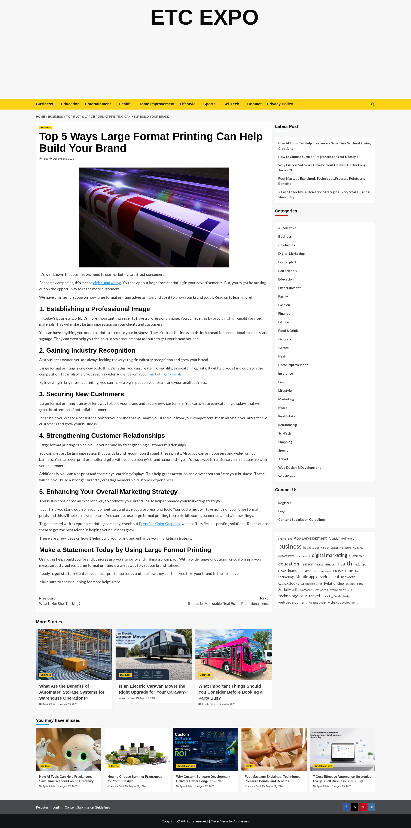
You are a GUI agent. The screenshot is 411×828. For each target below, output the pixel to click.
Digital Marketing (291, 253)
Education (70, 104)
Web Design (342, 596)
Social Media (288, 589)
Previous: (59, 601)
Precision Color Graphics (159, 523)
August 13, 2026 (68, 704)
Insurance (285, 373)
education (288, 564)
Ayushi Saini (49, 704)
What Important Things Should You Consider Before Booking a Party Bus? (230, 692)
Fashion (284, 305)
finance (319, 564)
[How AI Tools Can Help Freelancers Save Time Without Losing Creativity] (68, 749)
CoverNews (219, 821)
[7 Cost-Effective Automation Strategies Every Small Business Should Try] (342, 749)
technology (288, 596)
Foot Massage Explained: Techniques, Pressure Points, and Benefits (322, 181)
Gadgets (284, 339)
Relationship (287, 425)
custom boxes (286, 556)
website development (343, 602)
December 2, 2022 (63, 158)
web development (292, 602)
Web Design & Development (299, 467)
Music (282, 408)
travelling (327, 596)
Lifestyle (187, 104)
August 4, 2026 (227, 704)
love (357, 571)
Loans (349, 571)
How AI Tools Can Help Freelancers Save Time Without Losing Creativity (324, 145)
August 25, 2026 (342, 786)
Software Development (330, 589)
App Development (310, 537)
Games (283, 348)
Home (282, 571)
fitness (330, 564)
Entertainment (98, 104)
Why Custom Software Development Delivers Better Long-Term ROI (322, 167)
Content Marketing (341, 547)
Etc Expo (204, 17)
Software (306, 589)
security (350, 583)
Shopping (285, 442)
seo (360, 583)
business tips (311, 547)
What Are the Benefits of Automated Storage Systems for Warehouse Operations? (71, 692)
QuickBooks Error (311, 583)
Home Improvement (156, 104)
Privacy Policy (280, 104)
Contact (254, 104)
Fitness (283, 322)
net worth (348, 577)
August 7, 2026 (147, 698)
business (290, 546)
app (290, 538)
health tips (360, 564)
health (344, 563)
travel (314, 595)
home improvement (303, 570)
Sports (209, 104)
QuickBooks (288, 583)
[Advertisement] (205, 66)
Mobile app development (317, 576)
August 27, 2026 (68, 786)
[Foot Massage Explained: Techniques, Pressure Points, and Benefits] (274, 749)
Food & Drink (288, 330)
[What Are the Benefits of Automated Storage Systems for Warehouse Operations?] (74, 654)
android (282, 538)
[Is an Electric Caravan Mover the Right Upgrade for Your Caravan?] (154, 654)
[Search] (372, 104)
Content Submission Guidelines (301, 519)
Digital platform (290, 262)
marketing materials (165, 374)
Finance (284, 313)
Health (125, 104)
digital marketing (107, 282)
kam (45, 158)
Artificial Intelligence (341, 538)
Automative (287, 228)
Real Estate (286, 416)
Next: (228, 601)
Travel (283, 459)
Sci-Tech (231, 104)
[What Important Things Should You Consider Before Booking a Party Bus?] (233, 654)
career (325, 547)
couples (358, 547)
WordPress (286, 476)
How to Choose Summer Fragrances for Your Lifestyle (318, 157)
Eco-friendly (287, 271)
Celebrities (286, 245)
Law (281, 382)
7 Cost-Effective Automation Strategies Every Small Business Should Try (324, 194)
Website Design (317, 602)
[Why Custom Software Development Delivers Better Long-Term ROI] (205, 749)
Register (284, 503)
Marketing (286, 399)
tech (350, 589)
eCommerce (356, 556)
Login (282, 511)
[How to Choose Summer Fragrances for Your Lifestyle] (137, 749)
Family (283, 296)
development (303, 556)
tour (303, 595)
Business (44, 104)
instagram (326, 571)
